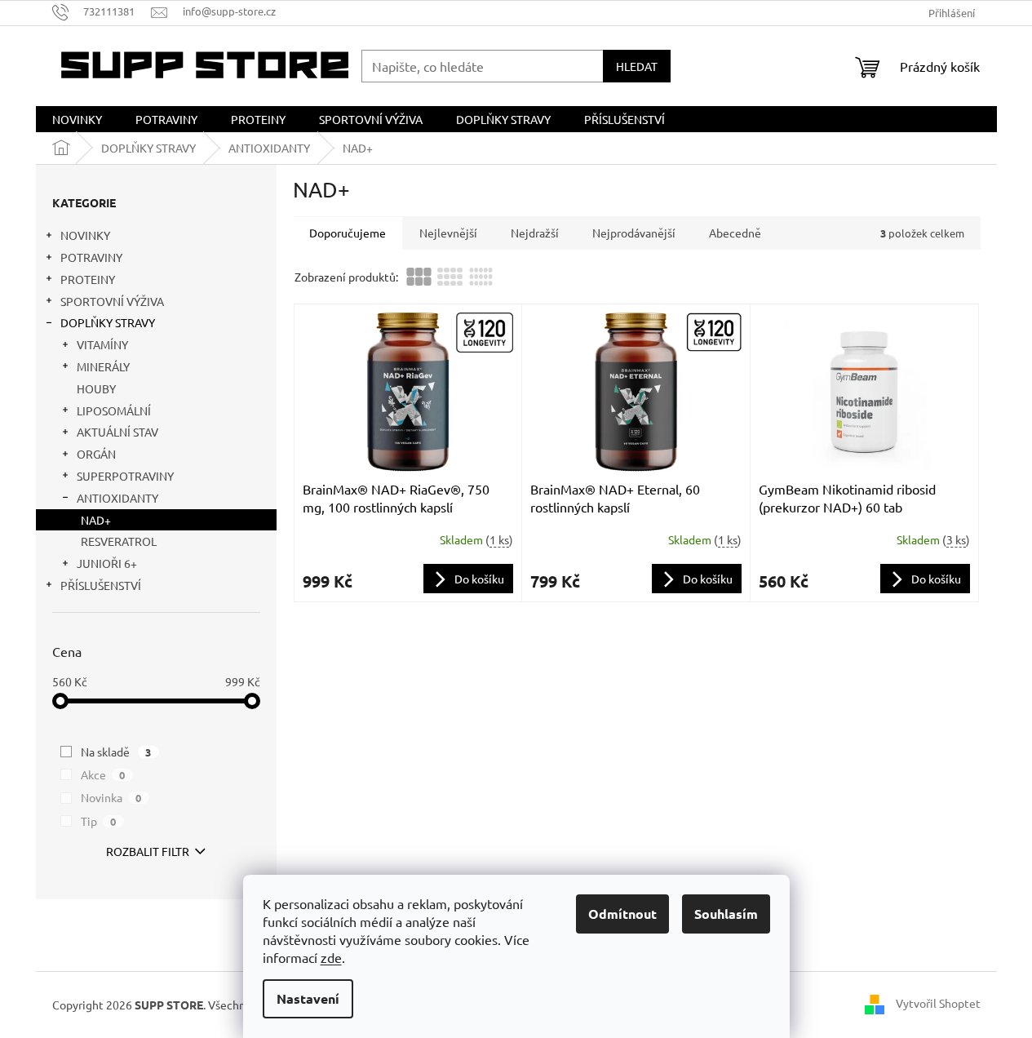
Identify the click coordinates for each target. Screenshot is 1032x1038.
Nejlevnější (448, 232)
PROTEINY (87, 279)
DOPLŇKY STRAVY (107, 322)
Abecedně (735, 232)
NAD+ (96, 519)
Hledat (637, 66)
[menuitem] (77, 119)
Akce (103, 774)
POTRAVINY (91, 257)
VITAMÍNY (102, 344)
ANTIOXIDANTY (117, 497)
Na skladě (116, 751)
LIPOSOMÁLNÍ (114, 410)
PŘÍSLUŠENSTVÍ (100, 585)
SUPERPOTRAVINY (125, 475)
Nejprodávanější (633, 232)
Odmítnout (622, 913)
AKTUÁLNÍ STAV (117, 431)
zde (331, 957)
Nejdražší (535, 232)
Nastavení (308, 998)
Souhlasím (726, 913)
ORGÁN (96, 453)
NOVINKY (85, 235)
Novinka (111, 797)
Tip (99, 821)
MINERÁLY (103, 366)
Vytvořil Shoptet (938, 1003)
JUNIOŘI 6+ (107, 563)
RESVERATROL (119, 541)
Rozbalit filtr (147, 851)
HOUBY (96, 388)
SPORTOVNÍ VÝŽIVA (112, 301)
